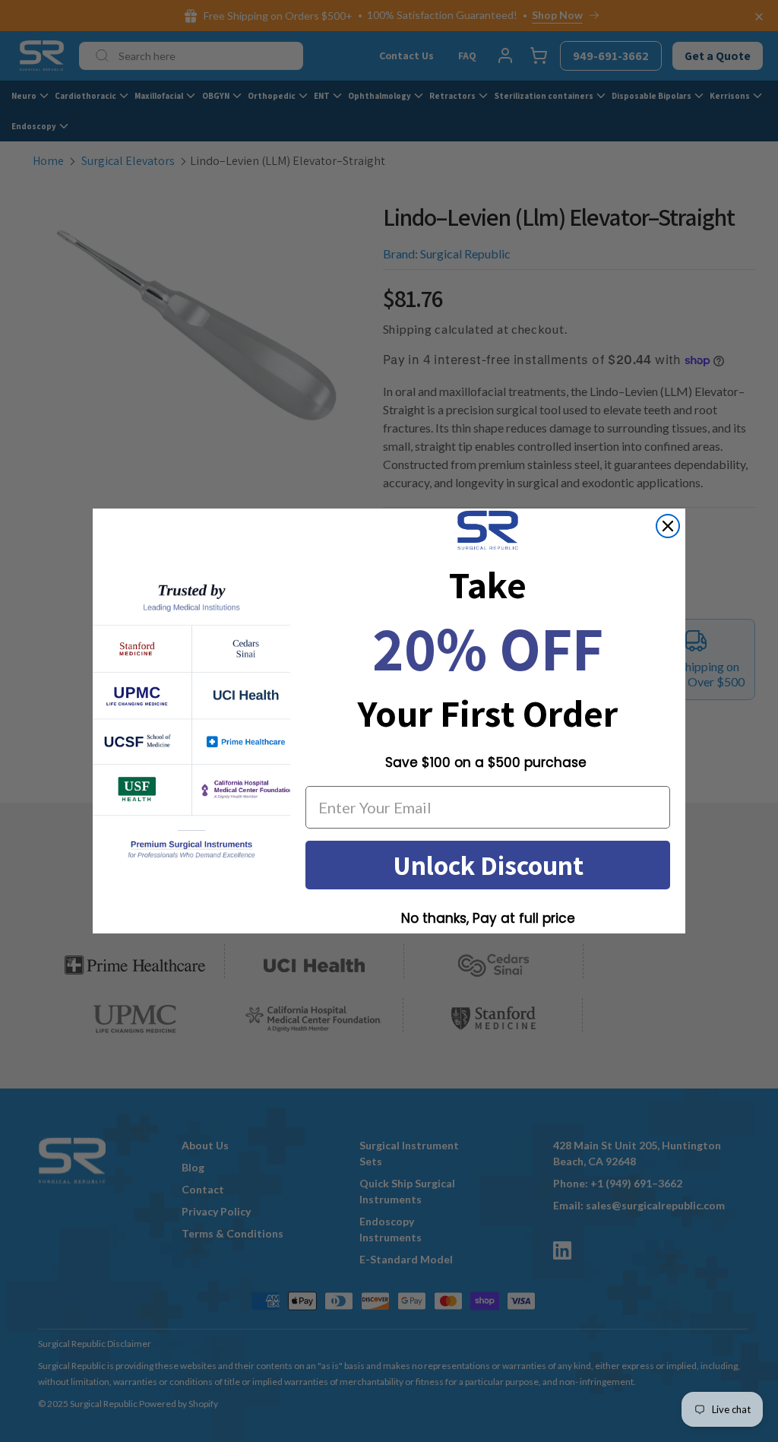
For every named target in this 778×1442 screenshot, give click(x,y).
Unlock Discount (488, 865)
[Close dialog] (667, 526)
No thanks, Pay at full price (488, 918)
